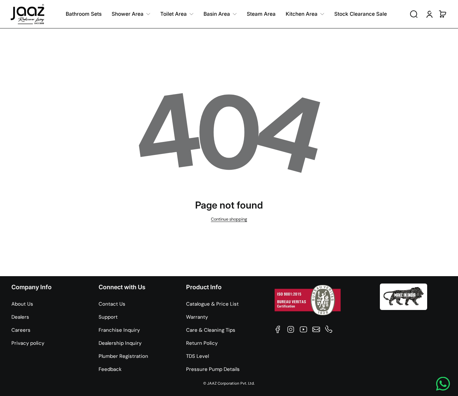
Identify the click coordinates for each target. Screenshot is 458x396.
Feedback (110, 369)
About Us (22, 304)
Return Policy (202, 343)
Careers (21, 330)
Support (108, 317)
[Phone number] (329, 329)
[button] (413, 14)
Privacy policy (27, 343)
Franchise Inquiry (119, 330)
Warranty (197, 317)
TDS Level (197, 356)
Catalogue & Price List (212, 304)
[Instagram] (291, 329)
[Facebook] (278, 329)
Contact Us (112, 304)
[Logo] (27, 14)
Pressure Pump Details (213, 369)
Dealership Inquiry (120, 343)
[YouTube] (303, 329)
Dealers (20, 317)
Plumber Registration (123, 356)
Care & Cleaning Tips (210, 330)
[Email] (316, 329)
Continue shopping (229, 219)
